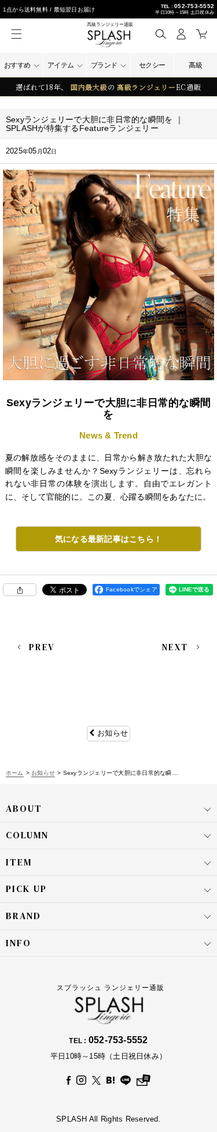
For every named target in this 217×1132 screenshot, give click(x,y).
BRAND (23, 915)
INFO (18, 942)
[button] (160, 34)
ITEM (19, 862)
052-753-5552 (194, 6)
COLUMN (27, 835)
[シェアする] (19, 589)
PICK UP (26, 888)
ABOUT (24, 808)
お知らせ (112, 733)
